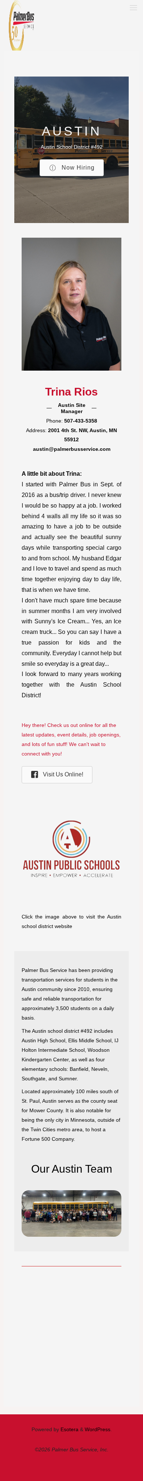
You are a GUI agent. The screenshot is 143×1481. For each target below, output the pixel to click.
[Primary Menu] (133, 8)
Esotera (68, 1429)
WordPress (97, 1429)
